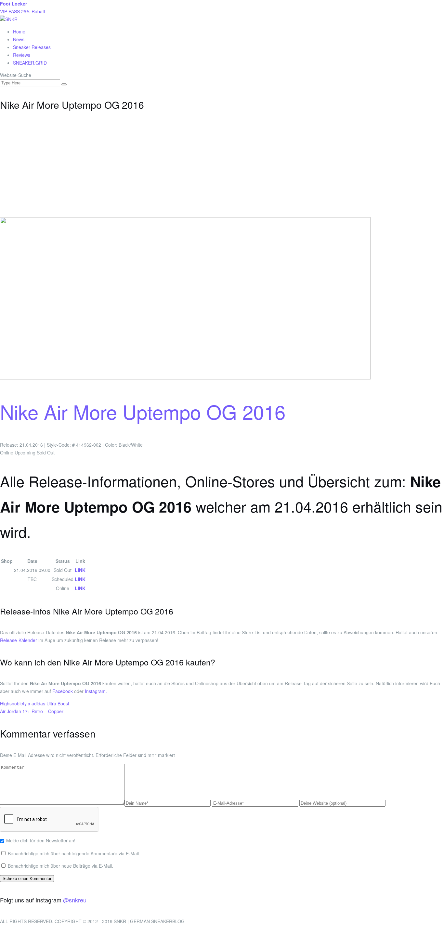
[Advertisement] (222, 168)
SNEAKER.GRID (30, 62)
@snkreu (74, 900)
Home (19, 31)
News (18, 39)
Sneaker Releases (32, 47)
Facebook (62, 691)
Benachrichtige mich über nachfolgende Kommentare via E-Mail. (74, 853)
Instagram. (96, 691)
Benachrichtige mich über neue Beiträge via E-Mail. (60, 865)
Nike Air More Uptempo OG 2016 (142, 411)
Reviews (21, 55)
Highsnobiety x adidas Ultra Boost (34, 703)
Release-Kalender (18, 640)
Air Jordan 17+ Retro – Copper (31, 711)
